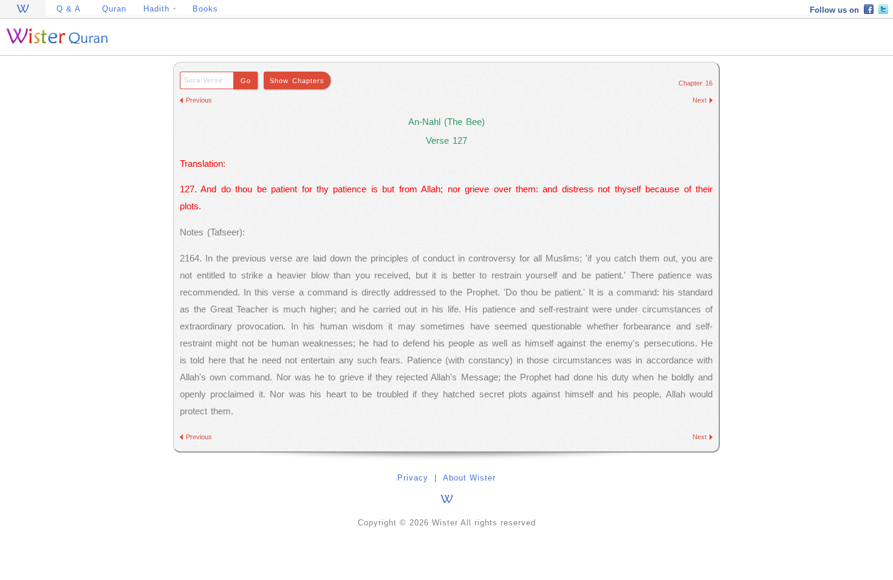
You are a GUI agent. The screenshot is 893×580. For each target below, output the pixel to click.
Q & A (68, 8)
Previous (199, 100)
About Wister (469, 477)
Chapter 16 (696, 83)
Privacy (412, 477)
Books (205, 8)
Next (700, 100)
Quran (114, 8)
